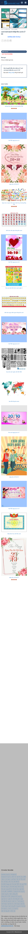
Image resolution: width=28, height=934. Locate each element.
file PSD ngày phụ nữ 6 (14, 262)
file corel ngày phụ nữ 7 (14, 432)
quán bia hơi (4, 898)
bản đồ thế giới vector (14, 401)
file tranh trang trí (5, 886)
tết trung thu (4, 908)
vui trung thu (15, 908)
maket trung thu (5, 894)
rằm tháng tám (16, 898)
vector (9, 908)
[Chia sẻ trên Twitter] (5, 40)
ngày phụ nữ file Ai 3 (14, 184)
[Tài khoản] (22, 2)
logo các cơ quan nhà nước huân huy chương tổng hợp (14, 203)
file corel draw (5, 881)
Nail (10, 894)
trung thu (18, 906)
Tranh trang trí (20, 901)
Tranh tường (4, 906)
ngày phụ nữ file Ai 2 (14, 477)
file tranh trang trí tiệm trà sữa (16, 886)
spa (21, 898)
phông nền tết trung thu (16, 896)
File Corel (14, 29)
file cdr (18, 879)
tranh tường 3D (11, 906)
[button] (2, 2)
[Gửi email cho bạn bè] (8, 40)
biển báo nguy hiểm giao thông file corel (14, 312)
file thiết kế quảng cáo (6, 884)
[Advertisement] (14, 600)
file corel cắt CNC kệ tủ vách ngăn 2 (14, 288)
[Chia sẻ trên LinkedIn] (10, 40)
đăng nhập (11, 72)
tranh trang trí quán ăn (19, 903)
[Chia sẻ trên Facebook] (2, 40)
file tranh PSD (23, 884)
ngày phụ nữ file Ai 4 (14, 577)
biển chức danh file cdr (17, 876)
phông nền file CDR (6, 896)
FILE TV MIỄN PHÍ (5, 29)
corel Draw (13, 879)
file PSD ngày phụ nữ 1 (14, 140)
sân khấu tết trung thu (6, 901)
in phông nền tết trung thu (18, 891)
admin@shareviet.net (7, 926)
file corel (23, 879)
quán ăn (10, 898)
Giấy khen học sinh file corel (14, 533)
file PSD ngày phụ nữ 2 (14, 508)
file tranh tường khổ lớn (7, 889)
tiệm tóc (14, 901)
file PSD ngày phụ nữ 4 (14, 343)
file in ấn (11, 881)
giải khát (22, 889)
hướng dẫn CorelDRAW (7, 891)
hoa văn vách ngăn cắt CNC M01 (14, 371)
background (13, 874)
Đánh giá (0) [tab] (5, 51)
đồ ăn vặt (13, 911)
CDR (24, 876)
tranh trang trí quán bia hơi (7, 903)
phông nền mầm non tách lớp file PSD (14, 106)
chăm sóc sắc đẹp (6, 879)
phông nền (15, 894)
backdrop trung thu (6, 874)
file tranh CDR (16, 884)
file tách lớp (15, 889)
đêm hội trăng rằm (5, 911)
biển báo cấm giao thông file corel (14, 230)
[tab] (14, 54)
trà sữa (23, 906)
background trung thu (6, 876)
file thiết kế (16, 881)
